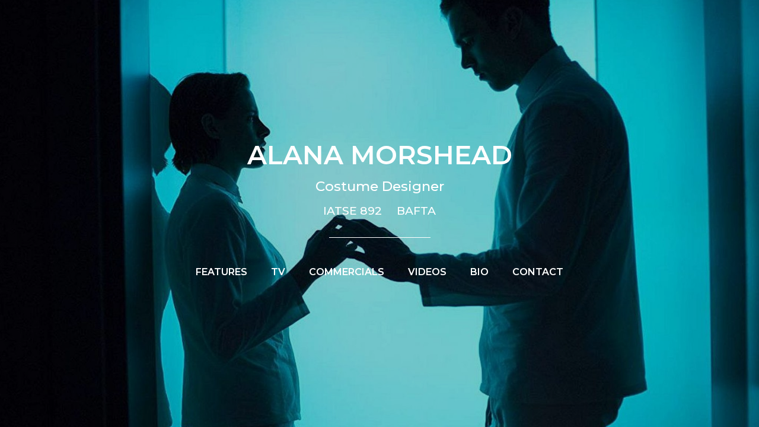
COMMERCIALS (346, 272)
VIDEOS (427, 272)
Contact (537, 272)
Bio (479, 272)
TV (278, 272)
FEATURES (221, 272)
